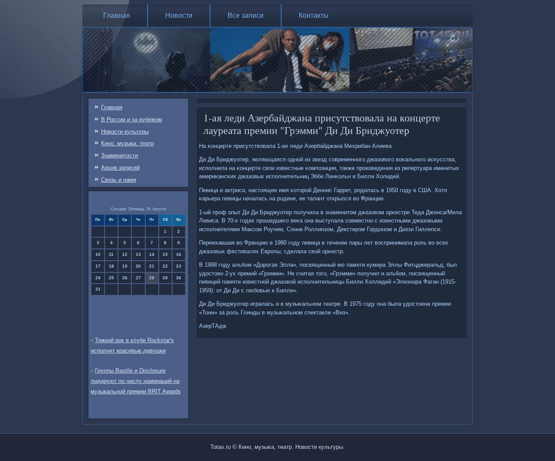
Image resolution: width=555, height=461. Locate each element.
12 (124, 254)
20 (138, 266)
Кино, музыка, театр (127, 143)
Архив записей (120, 167)
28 (151, 277)
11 (111, 254)
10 (98, 254)
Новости (179, 15)
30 (178, 277)
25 (111, 277)
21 (151, 266)
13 (138, 254)
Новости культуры (125, 131)
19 (124, 266)
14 (151, 254)
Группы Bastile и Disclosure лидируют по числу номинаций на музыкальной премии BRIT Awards (136, 381)
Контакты (314, 15)
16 (178, 254)
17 (98, 266)
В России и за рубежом (131, 119)
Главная (116, 15)
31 (98, 289)
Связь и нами (118, 180)
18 (111, 266)
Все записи (246, 15)
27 (138, 277)
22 (165, 266)
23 (178, 266)
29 (165, 277)
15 (165, 254)
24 (98, 277)
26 (124, 277)
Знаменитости (119, 155)
